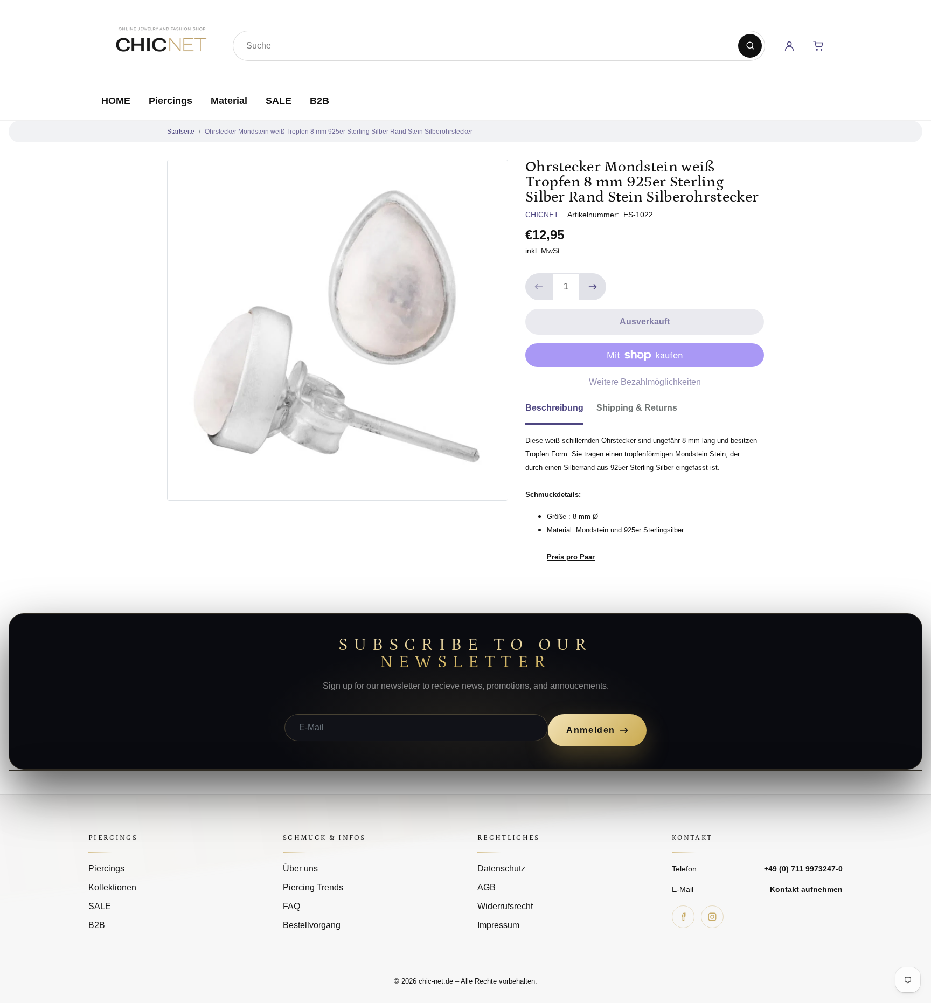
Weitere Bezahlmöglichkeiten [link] (645, 381)
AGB (486, 887)
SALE (278, 100)
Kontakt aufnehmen (806, 889)
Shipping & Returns (636, 407)
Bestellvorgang (312, 925)
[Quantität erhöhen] (592, 286)
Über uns (300, 868)
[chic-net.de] (160, 43)
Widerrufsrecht (505, 906)
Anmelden (590, 730)
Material (229, 100)
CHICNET (542, 214)
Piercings (170, 100)
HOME (115, 100)
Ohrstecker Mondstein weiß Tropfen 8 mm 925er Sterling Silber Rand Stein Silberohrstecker (339, 131)
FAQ (291, 906)
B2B (319, 100)
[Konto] (789, 45)
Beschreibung (554, 407)
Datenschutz (501, 868)
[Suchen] (750, 46)
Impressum (498, 925)
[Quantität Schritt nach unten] (538, 286)
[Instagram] (712, 916)
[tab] (560, 411)
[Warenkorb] (818, 45)
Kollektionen (112, 887)
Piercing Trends (313, 887)
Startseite (180, 131)
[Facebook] (683, 916)
